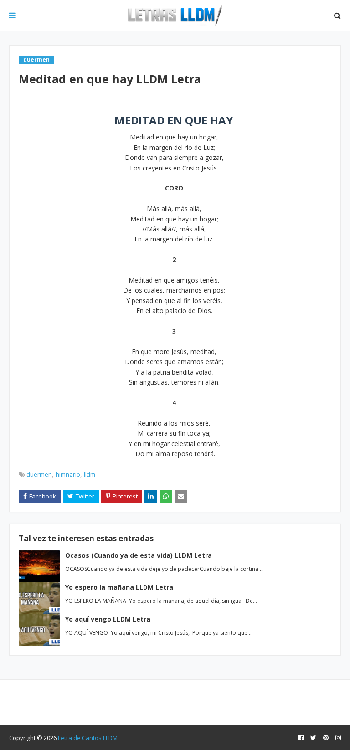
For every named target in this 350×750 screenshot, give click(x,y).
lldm (89, 474)
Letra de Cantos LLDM (88, 738)
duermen (39, 474)
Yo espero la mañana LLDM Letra (119, 587)
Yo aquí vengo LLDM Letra (107, 619)
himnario (68, 474)
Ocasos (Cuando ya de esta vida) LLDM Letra (138, 555)
